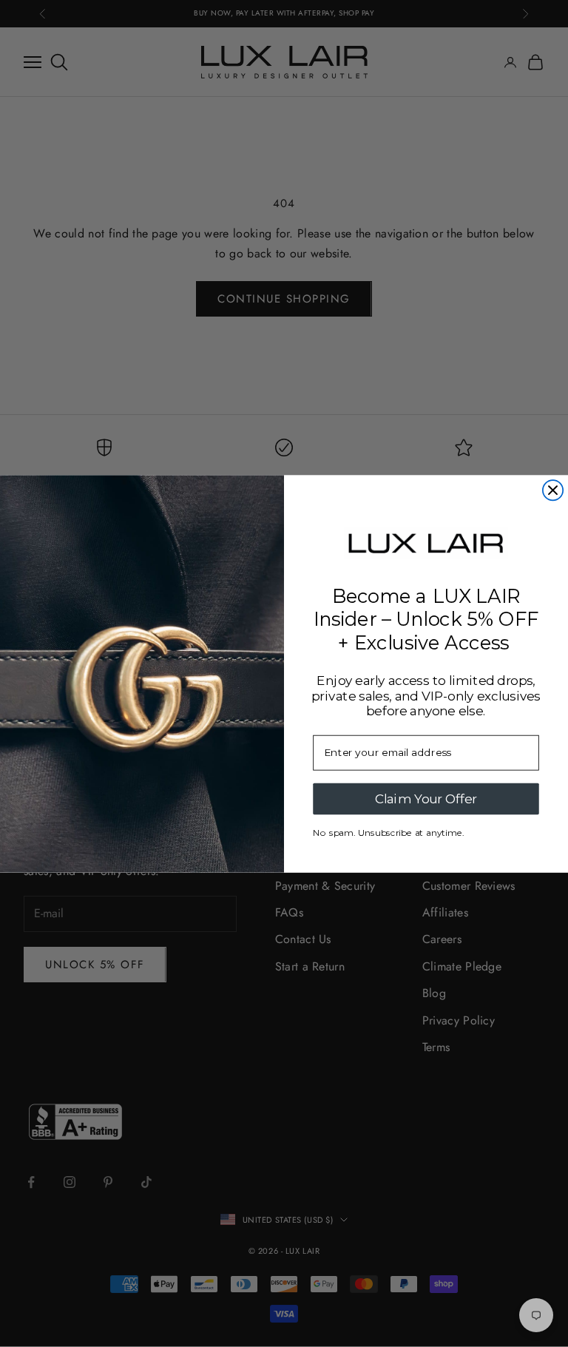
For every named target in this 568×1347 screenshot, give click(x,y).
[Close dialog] (553, 490)
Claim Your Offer (426, 798)
